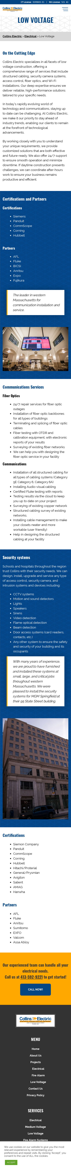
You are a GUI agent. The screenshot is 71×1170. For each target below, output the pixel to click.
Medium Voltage (35, 1126)
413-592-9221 (31, 977)
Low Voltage (38, 1082)
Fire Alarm (38, 1075)
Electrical (38, 1068)
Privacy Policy (35, 1095)
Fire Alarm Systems (35, 1140)
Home (35, 1049)
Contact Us (36, 1088)
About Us (35, 1055)
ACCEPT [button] (11, 1162)
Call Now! (35, 989)
